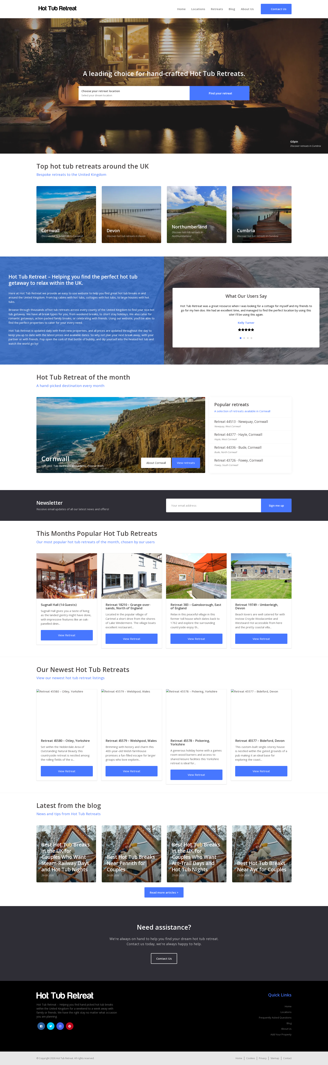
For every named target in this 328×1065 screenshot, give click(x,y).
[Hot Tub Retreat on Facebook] (41, 1026)
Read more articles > (164, 892)
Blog (232, 9)
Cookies (250, 1058)
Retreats (217, 9)
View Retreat (66, 635)
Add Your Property (281, 1034)
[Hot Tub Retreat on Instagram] (60, 1026)
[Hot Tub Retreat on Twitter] (50, 1026)
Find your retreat (220, 93)
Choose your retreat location (100, 91)
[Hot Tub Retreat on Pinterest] (69, 1026)
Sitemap (274, 1058)
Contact (287, 1058)
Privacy (262, 1058)
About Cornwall (156, 463)
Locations (198, 9)
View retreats (186, 463)
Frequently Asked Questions (275, 1017)
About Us (247, 9)
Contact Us (164, 958)
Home (181, 9)
